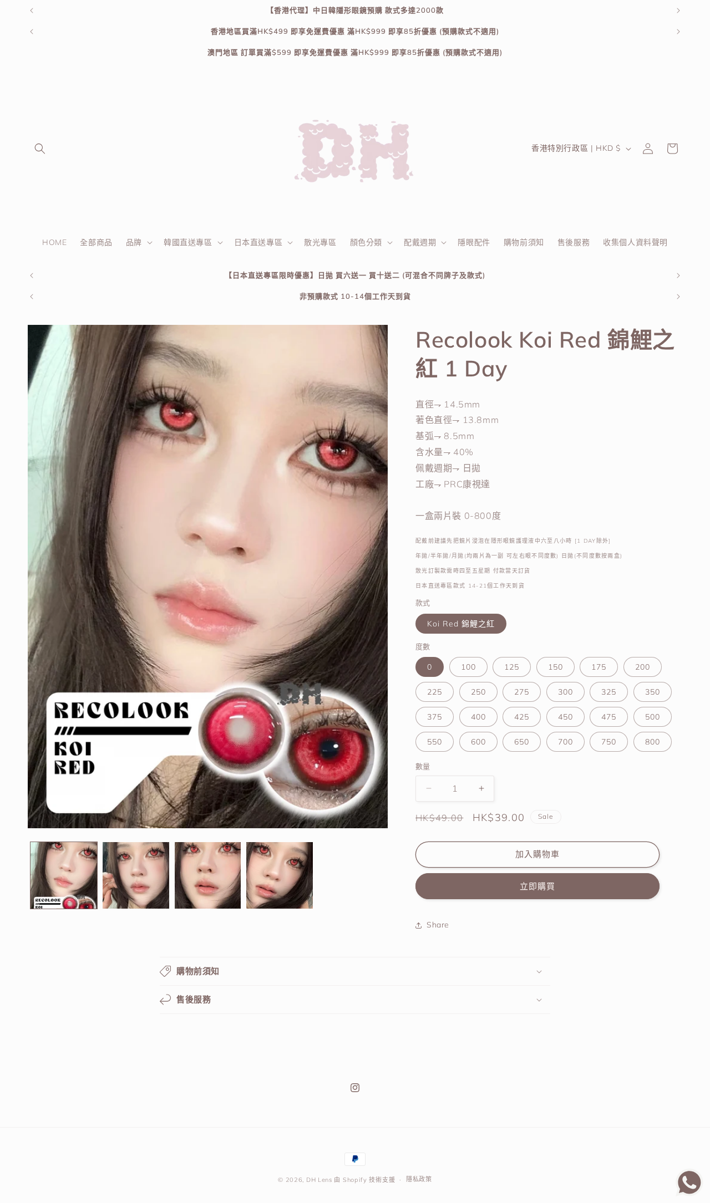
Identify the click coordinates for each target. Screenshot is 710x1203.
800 (652, 742)
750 (608, 742)
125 (511, 667)
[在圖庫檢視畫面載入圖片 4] (279, 875)
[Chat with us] (689, 1193)
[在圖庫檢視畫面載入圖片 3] (208, 875)
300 (565, 692)
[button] (40, 148)
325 (608, 692)
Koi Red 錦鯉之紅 (461, 624)
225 (434, 692)
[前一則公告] (31, 10)
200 (642, 667)
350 (652, 692)
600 (478, 742)
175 (598, 667)
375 (434, 717)
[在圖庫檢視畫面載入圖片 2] (136, 875)
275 (521, 692)
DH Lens (319, 1180)
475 (608, 717)
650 (521, 742)
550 (434, 742)
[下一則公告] (678, 10)
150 (555, 667)
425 (521, 717)
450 (565, 717)
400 (478, 717)
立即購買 (537, 886)
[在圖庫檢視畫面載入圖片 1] (64, 875)
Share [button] (438, 925)
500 (652, 717)
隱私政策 (419, 1179)
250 (478, 692)
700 (565, 742)
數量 (422, 766)
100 (468, 667)
